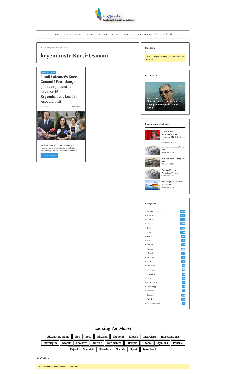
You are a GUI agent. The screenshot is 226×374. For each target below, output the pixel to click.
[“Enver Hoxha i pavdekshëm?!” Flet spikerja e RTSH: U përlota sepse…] (152, 135)
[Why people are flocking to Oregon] (152, 185)
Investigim (151, 270)
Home (57, 34)
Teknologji (151, 287)
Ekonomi (89, 34)
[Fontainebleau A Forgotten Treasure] (152, 174)
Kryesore (151, 215)
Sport (149, 261)
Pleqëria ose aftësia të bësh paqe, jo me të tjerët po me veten (162, 104)
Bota (126, 34)
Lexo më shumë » (49, 156)
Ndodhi (78, 34)
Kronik (149, 240)
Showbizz (151, 266)
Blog (149, 228)
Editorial (150, 253)
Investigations (153, 303)
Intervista (102, 34)
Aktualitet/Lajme (48, 73)
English (147, 34)
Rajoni (149, 236)
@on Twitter (42, 358)
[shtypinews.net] (113, 15)
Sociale (136, 34)
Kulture (115, 34)
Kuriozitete (152, 282)
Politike (66, 34)
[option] (165, 96)
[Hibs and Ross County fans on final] (152, 150)
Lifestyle (150, 278)
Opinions (151, 299)
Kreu (44, 48)
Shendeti (150, 291)
